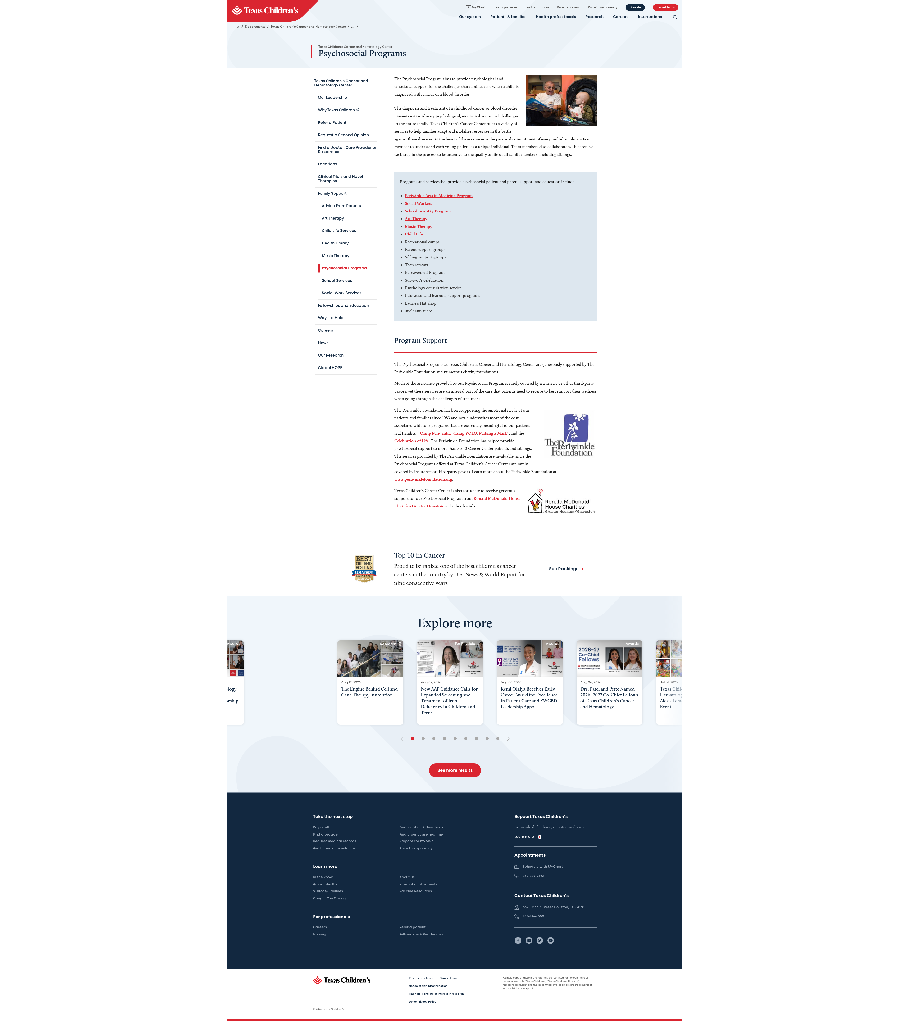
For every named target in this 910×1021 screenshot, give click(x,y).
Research (594, 17)
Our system (470, 17)
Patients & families (508, 17)
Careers (620, 17)
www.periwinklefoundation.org (423, 479)
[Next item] (506, 739)
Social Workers (418, 203)
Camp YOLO (465, 433)
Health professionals (556, 17)
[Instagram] (528, 940)
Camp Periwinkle (435, 433)
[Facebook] (518, 940)
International (651, 17)
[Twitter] (539, 940)
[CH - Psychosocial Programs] (273, 11)
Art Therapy (416, 218)
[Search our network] (675, 17)
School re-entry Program (428, 210)
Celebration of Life (411, 440)
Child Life (414, 233)
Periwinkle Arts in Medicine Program (439, 195)
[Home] (238, 26)
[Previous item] (403, 739)
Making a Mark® (494, 433)
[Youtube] (550, 940)
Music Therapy (418, 226)
